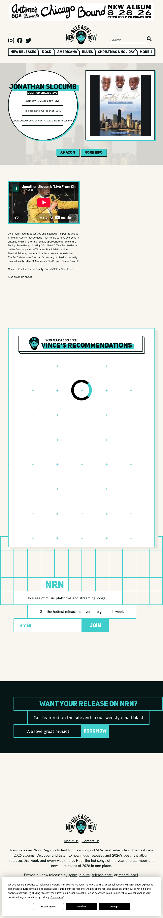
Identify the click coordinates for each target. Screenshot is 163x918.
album (85, 874)
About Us (71, 840)
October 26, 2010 (51, 110)
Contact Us (90, 840)
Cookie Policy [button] (120, 893)
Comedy (31, 101)
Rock (46, 52)
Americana (67, 52)
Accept (114, 906)
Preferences (48, 906)
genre (72, 874)
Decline (81, 906)
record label (128, 874)
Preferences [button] (56, 897)
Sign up (50, 849)
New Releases (23, 52)
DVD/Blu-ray (45, 101)
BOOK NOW (95, 731)
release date (102, 874)
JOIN (95, 625)
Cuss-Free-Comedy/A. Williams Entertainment (46, 120)
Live (57, 101)
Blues (87, 52)
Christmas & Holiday (116, 52)
